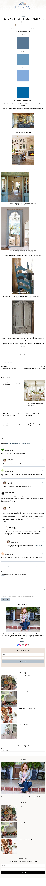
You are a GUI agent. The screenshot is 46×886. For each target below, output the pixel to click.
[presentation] (34, 390)
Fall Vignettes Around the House (26, 675)
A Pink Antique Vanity (24, 724)
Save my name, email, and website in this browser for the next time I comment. (18, 596)
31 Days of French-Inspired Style (8, 367)
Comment (3, 575)
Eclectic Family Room (14, 250)
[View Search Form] (42, 11)
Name (3, 593)
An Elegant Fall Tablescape (25, 692)
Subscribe (23, 661)
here (12, 296)
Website (33, 593)
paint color (10, 362)
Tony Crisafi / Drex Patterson (31, 203)
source (23, 129)
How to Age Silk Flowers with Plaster (27, 708)
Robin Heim (8, 492)
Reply (43, 449)
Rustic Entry (12, 203)
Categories (3, 748)
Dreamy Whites (33, 250)
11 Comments (28, 24)
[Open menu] (23, 11)
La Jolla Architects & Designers (20, 203)
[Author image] (15, 25)
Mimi (6, 553)
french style (4, 362)
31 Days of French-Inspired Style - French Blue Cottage (18, 443)
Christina (7, 470)
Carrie (19, 24)
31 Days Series (23, 16)
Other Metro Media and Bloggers (24, 250)
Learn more (23, 641)
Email (18, 593)
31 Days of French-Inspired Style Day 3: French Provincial (34, 368)
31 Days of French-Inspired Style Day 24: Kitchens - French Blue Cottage (22, 566)
